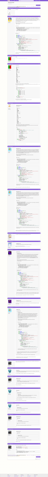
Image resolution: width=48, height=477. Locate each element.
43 (31, 6)
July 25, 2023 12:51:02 (10, 55)
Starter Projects (22, 475)
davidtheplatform (10, 242)
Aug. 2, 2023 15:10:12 (10, 307)
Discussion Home (10, 3)
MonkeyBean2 (9, 17)
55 (38, 6)
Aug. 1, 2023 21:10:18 (10, 233)
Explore (14, 0)
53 (37, 6)
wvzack (9, 377)
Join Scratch (36, 0)
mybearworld (9, 369)
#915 (16, 391)
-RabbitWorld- (9, 234)
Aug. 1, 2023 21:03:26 (10, 146)
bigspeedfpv (9, 9)
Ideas (17, 0)
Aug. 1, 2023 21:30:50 (10, 241)
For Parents (9, 476)
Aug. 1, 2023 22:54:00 (10, 249)
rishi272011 (9, 104)
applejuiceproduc (10, 56)
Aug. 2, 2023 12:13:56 (10, 298)
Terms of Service (29, 475)
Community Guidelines (16, 475)
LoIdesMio (9, 250)
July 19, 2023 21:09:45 (10, 8)
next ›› (39, 6)
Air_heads (9, 147)
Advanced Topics (14, 6)
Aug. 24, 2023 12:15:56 (10, 388)
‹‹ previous (27, 6)
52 (36, 6)
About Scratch (9, 475)
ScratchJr (35, 476)
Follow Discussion (38, 5)
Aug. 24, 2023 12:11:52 (10, 376)
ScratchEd (35, 475)
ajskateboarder (9, 299)
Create (11, 0)
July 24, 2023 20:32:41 (10, 16)
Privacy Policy (28, 476)
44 (32, 6)
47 (34, 6)
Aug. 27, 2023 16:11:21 (10, 443)
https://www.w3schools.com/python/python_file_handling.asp (24, 246)
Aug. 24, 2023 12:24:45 (10, 414)
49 (35, 6)
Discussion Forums (10, 6)
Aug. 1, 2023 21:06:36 (10, 189)
